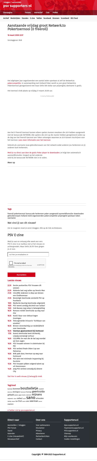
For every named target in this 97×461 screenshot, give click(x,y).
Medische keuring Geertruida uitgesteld (29, 303)
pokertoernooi (19, 214)
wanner (40, 401)
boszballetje (29, 388)
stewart (13, 401)
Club (47, 12)
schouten (40, 398)
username (12, 218)
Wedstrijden (15, 18)
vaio (27, 401)
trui (20, 401)
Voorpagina (7, 12)
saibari (19, 398)
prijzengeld (62, 216)
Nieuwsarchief (13, 439)
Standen (25, 18)
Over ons (40, 420)
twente (24, 401)
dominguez (16, 392)
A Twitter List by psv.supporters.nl (21, 410)
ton (17, 401)
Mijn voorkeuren (70, 436)
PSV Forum (12, 428)
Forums (28, 12)
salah (24, 398)
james (16, 395)
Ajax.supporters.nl (71, 425)
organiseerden (38, 216)
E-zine (32, 18)
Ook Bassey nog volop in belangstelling (29, 308)
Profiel (55, 12)
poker (46, 214)
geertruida (38, 391)
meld (30, 216)
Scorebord (65, 18)
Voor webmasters (43, 425)
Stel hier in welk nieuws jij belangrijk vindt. (25, 376)
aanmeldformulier (66, 214)
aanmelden (16, 2)
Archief (6, 18)
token (78, 216)
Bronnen (56, 18)
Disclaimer (40, 428)
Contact (39, 439)
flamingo (29, 392)
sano (30, 397)
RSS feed (74, 18)
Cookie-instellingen (72, 439)
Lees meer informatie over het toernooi (34, 140)
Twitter (39, 18)
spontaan (71, 216)
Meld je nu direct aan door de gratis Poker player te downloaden (34, 153)
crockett (41, 389)
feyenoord (23, 392)
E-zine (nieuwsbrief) (16, 436)
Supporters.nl (71, 420)
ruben (15, 398)
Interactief (38, 12)
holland (24, 216)
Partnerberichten (42, 436)
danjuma (10, 392)
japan (20, 395)
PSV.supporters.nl (71, 431)
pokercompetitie (14, 83)
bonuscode (30, 214)
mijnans (37, 394)
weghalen (11, 404)
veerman (34, 401)
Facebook (47, 18)
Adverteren (40, 433)
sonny (9, 401)
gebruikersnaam (14, 216)
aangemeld (53, 214)
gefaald (11, 395)
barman (10, 389)
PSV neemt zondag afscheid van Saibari (29, 306)
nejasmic (10, 398)
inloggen (7, 2)
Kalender (11, 433)
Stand (10, 431)
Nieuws (19, 12)
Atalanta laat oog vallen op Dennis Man (29, 290)
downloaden (79, 214)
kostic (24, 395)
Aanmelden (12, 425)
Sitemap (67, 433)
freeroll (11, 214)
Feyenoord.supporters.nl (74, 428)
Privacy (39, 431)
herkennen (39, 214)
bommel (16, 389)
